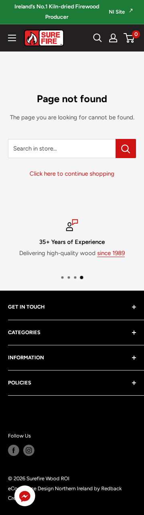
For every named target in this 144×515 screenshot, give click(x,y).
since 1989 (111, 253)
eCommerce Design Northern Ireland (50, 488)
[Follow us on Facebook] (13, 450)
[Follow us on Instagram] (28, 450)
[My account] (113, 38)
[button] (24, 497)
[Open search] (97, 38)
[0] (129, 38)
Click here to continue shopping (72, 173)
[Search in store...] (126, 148)
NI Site (117, 12)
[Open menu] (12, 38)
